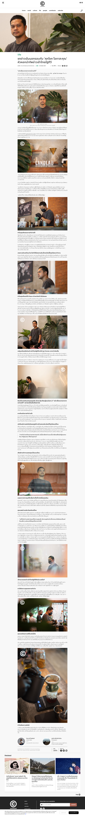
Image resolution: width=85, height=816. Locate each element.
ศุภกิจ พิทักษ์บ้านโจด (30, 65)
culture (35, 10)
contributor (52, 10)
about (26, 801)
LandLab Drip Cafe (31, 134)
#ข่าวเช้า (32, 749)
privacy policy (27, 808)
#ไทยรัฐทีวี (38, 750)
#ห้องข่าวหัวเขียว (33, 750)
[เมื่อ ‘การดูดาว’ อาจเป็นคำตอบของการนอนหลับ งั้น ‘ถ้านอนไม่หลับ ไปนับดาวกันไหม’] (68, 766)
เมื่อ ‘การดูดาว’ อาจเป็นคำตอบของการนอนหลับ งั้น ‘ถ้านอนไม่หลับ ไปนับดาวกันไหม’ (67, 778)
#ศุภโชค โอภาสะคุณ (26, 750)
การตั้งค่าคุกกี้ (63, 812)
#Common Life (21, 749)
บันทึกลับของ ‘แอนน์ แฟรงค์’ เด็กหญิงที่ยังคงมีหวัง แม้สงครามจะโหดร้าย (16, 778)
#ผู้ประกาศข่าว (20, 750)
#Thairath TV (28, 749)
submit (73, 804)
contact (26, 803)
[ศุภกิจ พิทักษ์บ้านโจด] (46, 741)
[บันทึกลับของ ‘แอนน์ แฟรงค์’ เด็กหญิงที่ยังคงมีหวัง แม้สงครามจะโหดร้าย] (17, 766)
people (45, 10)
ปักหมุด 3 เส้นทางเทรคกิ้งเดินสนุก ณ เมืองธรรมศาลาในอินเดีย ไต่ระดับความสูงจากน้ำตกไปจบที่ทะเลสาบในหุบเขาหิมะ (42, 778)
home (24, 10)
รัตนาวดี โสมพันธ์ (24, 65)
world (29, 10)
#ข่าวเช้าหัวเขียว (37, 749)
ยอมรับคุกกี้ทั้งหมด (73, 812)
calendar (60, 10)
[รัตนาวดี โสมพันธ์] (21, 741)
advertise (26, 806)
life (40, 10)
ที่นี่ (25, 814)
